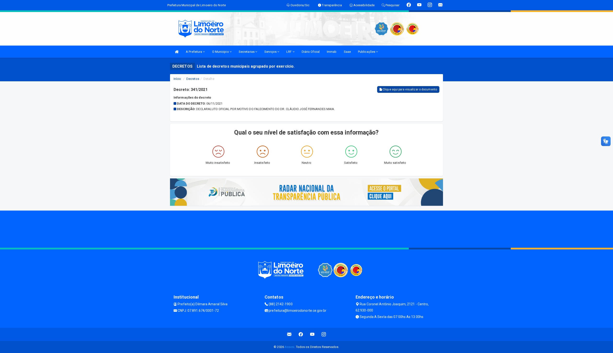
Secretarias (247, 51)
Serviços (270, 51)
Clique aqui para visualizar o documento (409, 89)
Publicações (367, 51)
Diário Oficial (311, 51)
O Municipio (221, 51)
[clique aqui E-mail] (289, 334)
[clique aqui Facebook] (301, 334)
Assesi (290, 347)
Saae (347, 51)
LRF (289, 51)
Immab (332, 51)
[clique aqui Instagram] (324, 334)
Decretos (192, 79)
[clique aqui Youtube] (312, 334)
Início (177, 79)
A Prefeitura (194, 51)
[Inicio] (176, 52)
